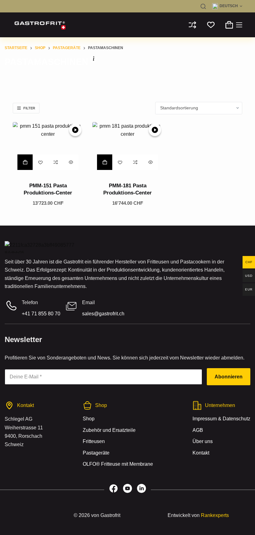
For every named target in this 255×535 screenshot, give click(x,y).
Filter (29, 108)
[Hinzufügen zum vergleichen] (55, 162)
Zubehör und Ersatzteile (109, 430)
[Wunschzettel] (211, 25)
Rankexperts (215, 515)
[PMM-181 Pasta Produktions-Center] (127, 148)
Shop (89, 419)
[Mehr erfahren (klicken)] (94, 60)
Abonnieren (229, 376)
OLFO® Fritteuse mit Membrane (118, 464)
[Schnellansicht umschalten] (70, 162)
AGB (197, 430)
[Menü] (239, 25)
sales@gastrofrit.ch (103, 313)
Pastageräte (96, 452)
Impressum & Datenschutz (221, 419)
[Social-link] (113, 490)
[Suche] (203, 6)
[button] (227, 6)
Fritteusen (94, 441)
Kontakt (200, 452)
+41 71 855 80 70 (41, 313)
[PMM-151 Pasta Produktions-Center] (48, 148)
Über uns (202, 441)
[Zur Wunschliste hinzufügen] (40, 162)
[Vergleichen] (192, 25)
